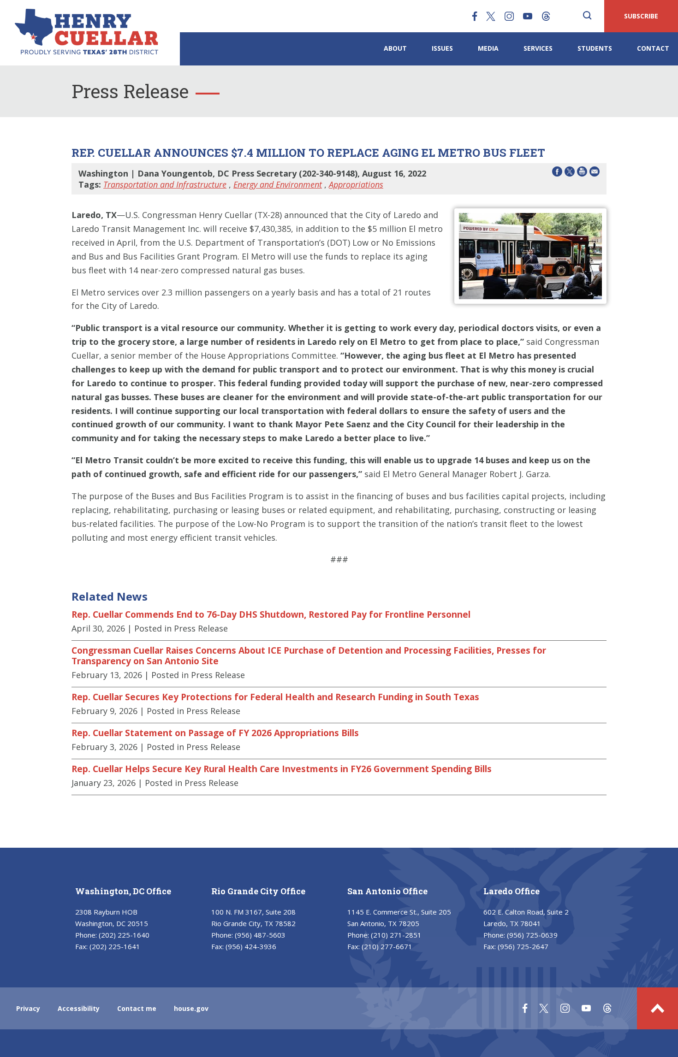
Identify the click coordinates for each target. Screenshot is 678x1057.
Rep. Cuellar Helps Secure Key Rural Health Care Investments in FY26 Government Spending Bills (281, 769)
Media (488, 48)
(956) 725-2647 (523, 946)
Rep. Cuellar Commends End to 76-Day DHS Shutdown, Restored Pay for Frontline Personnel (270, 614)
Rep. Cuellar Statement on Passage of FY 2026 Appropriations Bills (215, 733)
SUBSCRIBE (641, 16)
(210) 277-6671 (387, 946)
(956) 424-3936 (251, 946)
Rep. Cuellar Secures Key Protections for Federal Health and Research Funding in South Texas (275, 697)
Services (538, 48)
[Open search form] (587, 16)
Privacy (28, 1008)
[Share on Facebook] (557, 173)
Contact (653, 48)
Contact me (136, 1008)
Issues (442, 48)
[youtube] (527, 16)
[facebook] (474, 16)
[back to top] (657, 1008)
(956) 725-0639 (532, 934)
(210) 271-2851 (396, 934)
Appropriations (356, 184)
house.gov (191, 1008)
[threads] (546, 16)
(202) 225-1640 (124, 934)
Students (594, 48)
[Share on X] (570, 173)
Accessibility (79, 1008)
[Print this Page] (582, 173)
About (395, 48)
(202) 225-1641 (114, 946)
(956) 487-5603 (260, 934)
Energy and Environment (277, 184)
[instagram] (509, 16)
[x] (490, 16)
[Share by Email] (594, 173)
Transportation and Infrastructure (164, 184)
